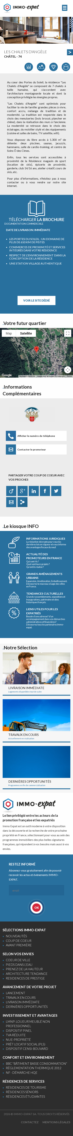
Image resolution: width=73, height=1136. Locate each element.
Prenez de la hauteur (24, 969)
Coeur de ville (18, 960)
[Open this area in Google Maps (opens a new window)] (7, 375)
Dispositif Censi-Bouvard (27, 1049)
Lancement (15, 993)
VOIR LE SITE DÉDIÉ (36, 300)
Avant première (19, 945)
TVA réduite (16, 1035)
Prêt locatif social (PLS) (25, 1044)
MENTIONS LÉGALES (56, 1122)
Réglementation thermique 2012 (33, 1068)
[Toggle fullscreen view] (67, 333)
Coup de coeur (18, 941)
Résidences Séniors (22, 1092)
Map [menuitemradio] (9, 333)
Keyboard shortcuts (27, 376)
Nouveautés (16, 936)
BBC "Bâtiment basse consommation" (36, 1063)
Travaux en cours (21, 997)
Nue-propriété (18, 1040)
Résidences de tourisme (26, 1087)
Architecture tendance (26, 974)
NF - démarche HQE (21, 1072)
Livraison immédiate (23, 1002)
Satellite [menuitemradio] (26, 333)
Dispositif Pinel (19, 1030)
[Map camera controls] (67, 369)
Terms (69, 376)
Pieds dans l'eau (19, 965)
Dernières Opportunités (27, 1007)
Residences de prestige (25, 978)
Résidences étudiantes (25, 1096)
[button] (36, 349)
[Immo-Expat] (21, 8)
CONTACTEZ (30, 1122)
